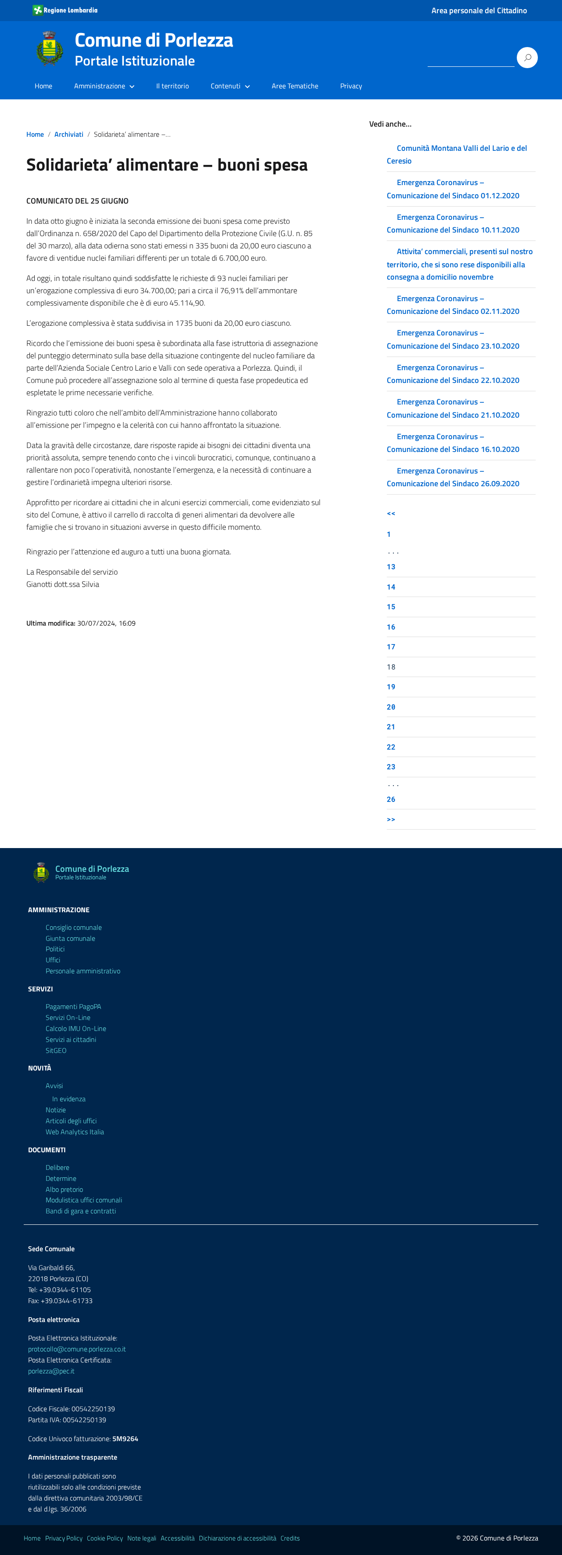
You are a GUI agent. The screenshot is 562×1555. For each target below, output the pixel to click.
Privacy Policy (64, 1538)
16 (391, 626)
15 (391, 606)
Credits (290, 1538)
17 (391, 646)
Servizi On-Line (68, 1017)
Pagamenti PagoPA (73, 1006)
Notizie (56, 1109)
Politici (55, 948)
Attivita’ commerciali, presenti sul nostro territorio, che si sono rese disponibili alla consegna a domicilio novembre (460, 263)
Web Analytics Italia (75, 1131)
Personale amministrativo (83, 970)
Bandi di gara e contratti (81, 1210)
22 (391, 746)
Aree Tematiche (295, 85)
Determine (61, 1178)
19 (391, 686)
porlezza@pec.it (51, 1371)
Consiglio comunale (74, 927)
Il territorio (172, 85)
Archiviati (68, 134)
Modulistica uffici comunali (84, 1199)
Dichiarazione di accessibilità (237, 1538)
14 (391, 586)
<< (391, 512)
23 (391, 766)
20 (391, 706)
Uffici (53, 959)
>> (391, 818)
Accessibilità (178, 1538)
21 (391, 726)
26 (391, 799)
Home (43, 85)
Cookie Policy (105, 1538)
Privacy (351, 85)
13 (391, 566)
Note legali (141, 1538)
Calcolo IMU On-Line (76, 1028)
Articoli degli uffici (71, 1120)
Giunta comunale (70, 938)
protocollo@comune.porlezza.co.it (77, 1349)
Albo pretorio (64, 1189)
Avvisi (54, 1085)
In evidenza (69, 1098)
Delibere (57, 1167)
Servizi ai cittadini (71, 1039)
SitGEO (56, 1050)
